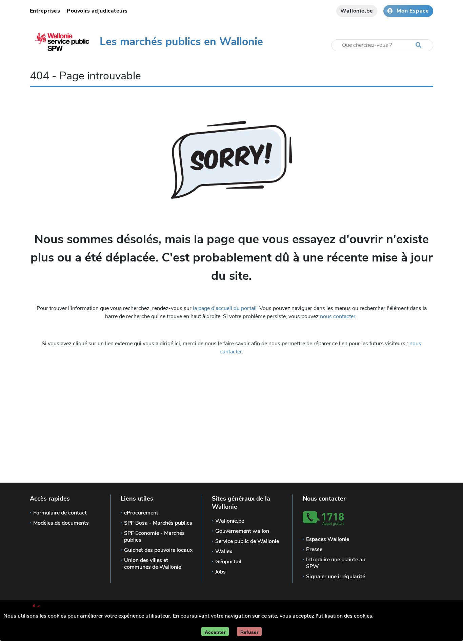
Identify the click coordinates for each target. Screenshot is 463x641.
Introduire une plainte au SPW (335, 563)
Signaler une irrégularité (335, 576)
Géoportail (228, 561)
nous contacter (338, 316)
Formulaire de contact (60, 512)
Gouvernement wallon (242, 531)
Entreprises (45, 11)
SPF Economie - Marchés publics (154, 536)
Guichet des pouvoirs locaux (158, 550)
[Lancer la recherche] (420, 45)
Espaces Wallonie (327, 539)
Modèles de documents (61, 523)
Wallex (223, 551)
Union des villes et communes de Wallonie (152, 563)
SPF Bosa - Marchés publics (158, 523)
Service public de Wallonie (247, 541)
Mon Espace (413, 11)
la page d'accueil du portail (225, 308)
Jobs (220, 571)
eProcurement (141, 512)
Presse (314, 549)
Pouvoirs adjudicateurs (97, 11)
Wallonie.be (356, 11)
